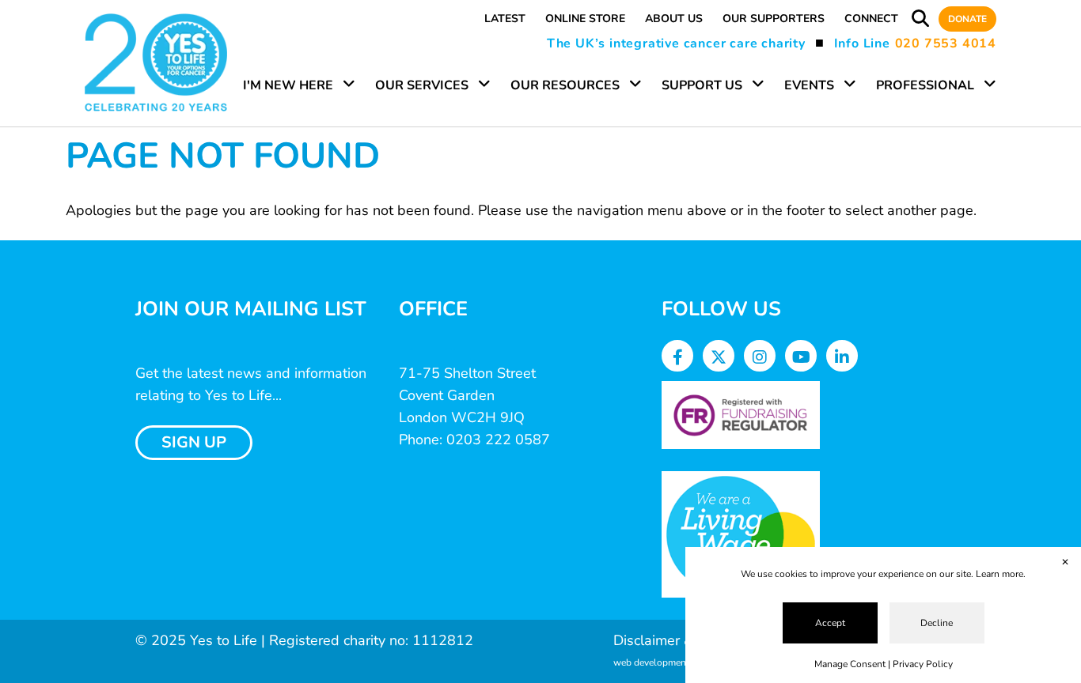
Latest (504, 18)
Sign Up (193, 442)
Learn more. (1001, 574)
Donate (967, 19)
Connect (871, 18)
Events (809, 85)
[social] (678, 357)
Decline (936, 623)
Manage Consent (850, 664)
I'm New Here (288, 85)
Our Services (421, 85)
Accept (830, 623)
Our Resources (565, 85)
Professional (925, 85)
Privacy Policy (923, 664)
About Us (674, 18)
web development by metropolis (681, 662)
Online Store (585, 18)
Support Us (702, 85)
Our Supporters (774, 18)
